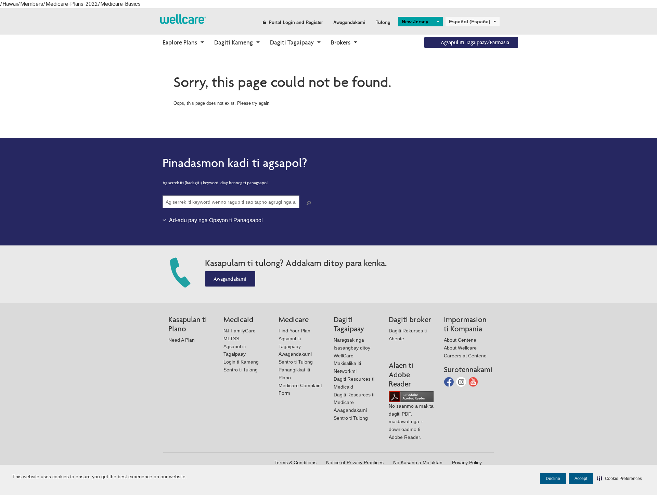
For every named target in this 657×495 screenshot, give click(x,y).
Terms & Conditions (295, 462)
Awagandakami (349, 22)
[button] (619, 478)
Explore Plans (180, 42)
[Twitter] (461, 381)
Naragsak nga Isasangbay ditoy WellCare (352, 347)
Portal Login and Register (296, 22)
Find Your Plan (294, 330)
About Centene (460, 340)
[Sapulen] (310, 203)
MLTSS (231, 338)
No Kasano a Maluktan (417, 462)
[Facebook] (449, 381)
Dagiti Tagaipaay (292, 42)
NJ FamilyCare (239, 330)
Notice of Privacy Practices (355, 462)
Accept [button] (581, 478)
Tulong (383, 22)
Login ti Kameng (241, 362)
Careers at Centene (465, 355)
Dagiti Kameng (233, 42)
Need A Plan (181, 340)
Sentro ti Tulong (240, 369)
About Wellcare (460, 348)
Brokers (340, 42)
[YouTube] (473, 381)
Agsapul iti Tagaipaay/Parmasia (475, 42)
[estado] (183, 19)
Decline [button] (553, 478)
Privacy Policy (467, 462)
